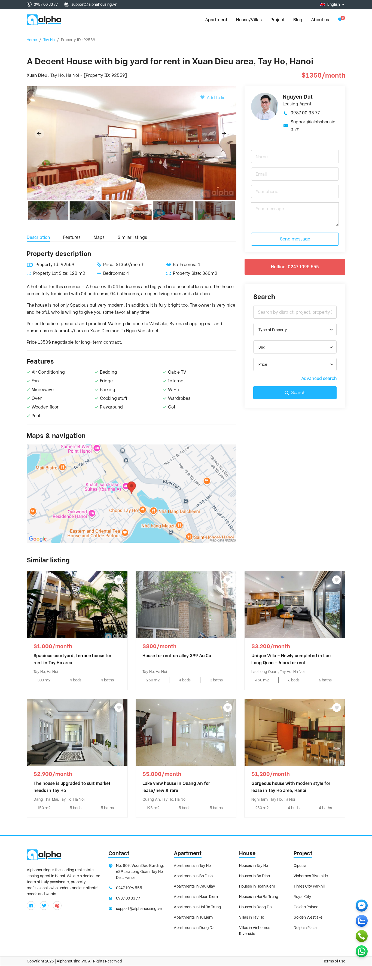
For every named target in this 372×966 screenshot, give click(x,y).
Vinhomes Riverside (311, 876)
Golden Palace (306, 907)
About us (320, 19)
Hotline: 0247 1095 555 (295, 266)
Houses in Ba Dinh (254, 876)
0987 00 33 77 (46, 4)
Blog (297, 19)
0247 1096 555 (129, 888)
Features (72, 237)
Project (277, 19)
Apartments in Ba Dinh (193, 876)
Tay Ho (49, 40)
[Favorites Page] (340, 19)
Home (32, 40)
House (247, 853)
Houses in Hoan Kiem (257, 886)
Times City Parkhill (309, 886)
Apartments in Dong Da (194, 927)
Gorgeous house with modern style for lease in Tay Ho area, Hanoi (290, 787)
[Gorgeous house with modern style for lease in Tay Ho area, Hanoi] (295, 732)
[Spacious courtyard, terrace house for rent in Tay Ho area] (77, 604)
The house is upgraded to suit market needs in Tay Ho (72, 787)
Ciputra (300, 865)
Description (38, 237)
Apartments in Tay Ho (192, 865)
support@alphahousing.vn (94, 4)
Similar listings (132, 237)
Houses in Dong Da (255, 907)
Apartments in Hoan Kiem (196, 896)
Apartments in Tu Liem (193, 917)
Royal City (302, 896)
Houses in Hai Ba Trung (258, 896)
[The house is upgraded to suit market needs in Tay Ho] (77, 732)
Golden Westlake (308, 917)
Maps (99, 237)
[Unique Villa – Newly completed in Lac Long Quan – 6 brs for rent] (295, 604)
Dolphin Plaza (305, 927)
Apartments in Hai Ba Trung (197, 907)
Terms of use (334, 961)
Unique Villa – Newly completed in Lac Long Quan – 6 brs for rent (291, 659)
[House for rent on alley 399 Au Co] (186, 604)
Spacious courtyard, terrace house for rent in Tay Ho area (72, 659)
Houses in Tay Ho (253, 865)
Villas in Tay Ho (251, 917)
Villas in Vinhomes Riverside (254, 930)
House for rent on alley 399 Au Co (176, 655)
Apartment (188, 853)
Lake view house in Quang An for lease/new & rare (176, 787)
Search (298, 392)
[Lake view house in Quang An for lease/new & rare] (186, 732)
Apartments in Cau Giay (194, 886)
